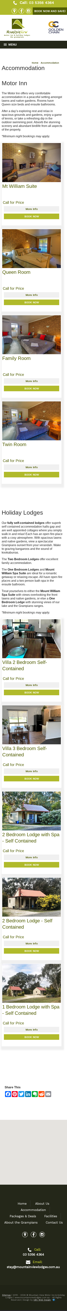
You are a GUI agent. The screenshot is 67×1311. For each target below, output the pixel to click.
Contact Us (54, 1222)
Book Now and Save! (50, 11)
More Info (31, 208)
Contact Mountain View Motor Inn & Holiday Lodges (32, 1104)
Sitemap (6, 1295)
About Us (42, 1203)
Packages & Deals (23, 1216)
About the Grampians (21, 1222)
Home (35, 63)
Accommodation (50, 63)
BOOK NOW (31, 216)
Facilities (50, 1216)
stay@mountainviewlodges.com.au (33, 1267)
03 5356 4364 (41, 2)
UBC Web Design (42, 1300)
